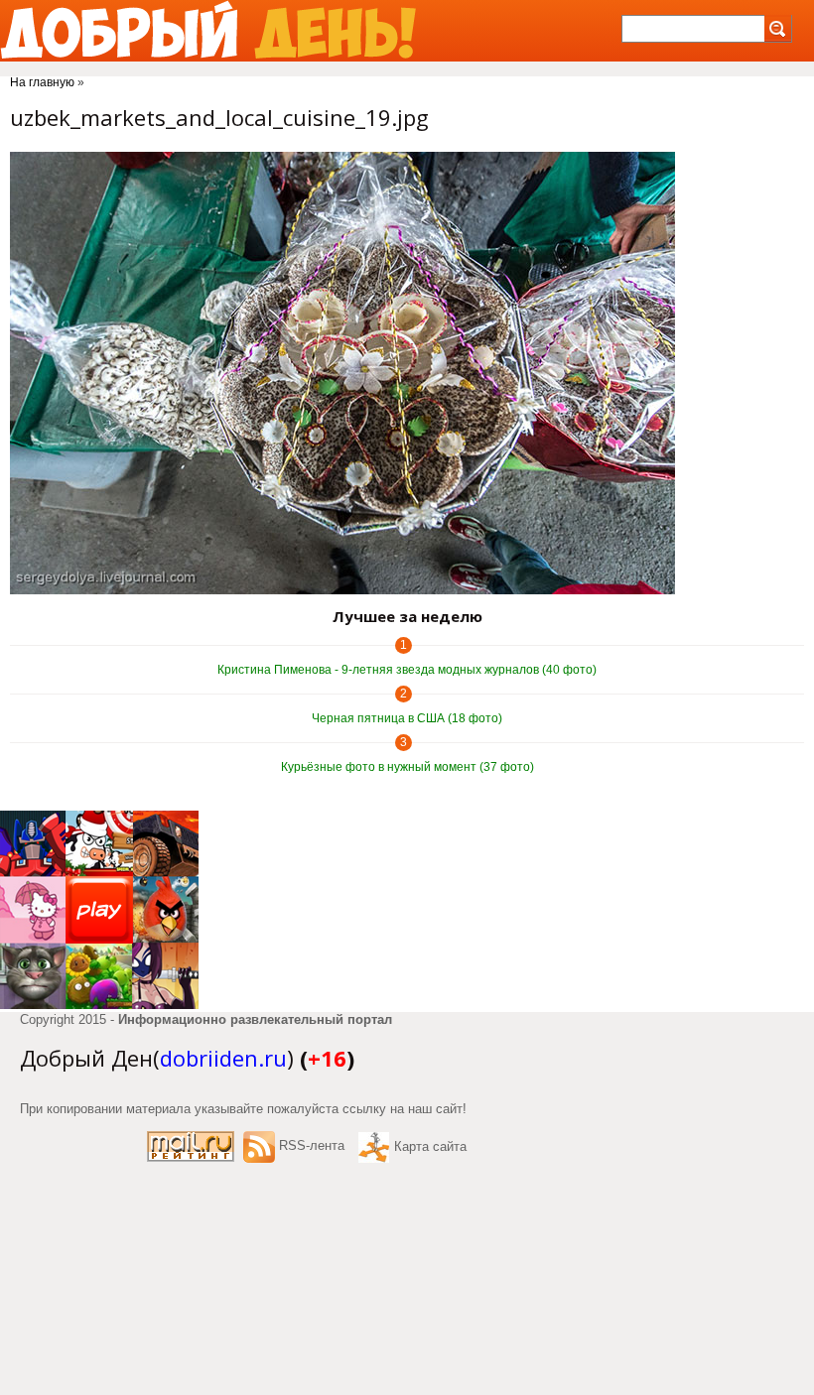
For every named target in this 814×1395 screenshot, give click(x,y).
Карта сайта (430, 1146)
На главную (42, 82)
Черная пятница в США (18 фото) (407, 718)
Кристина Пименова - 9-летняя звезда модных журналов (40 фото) (407, 670)
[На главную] (208, 31)
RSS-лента (311, 1145)
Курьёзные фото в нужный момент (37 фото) (407, 767)
